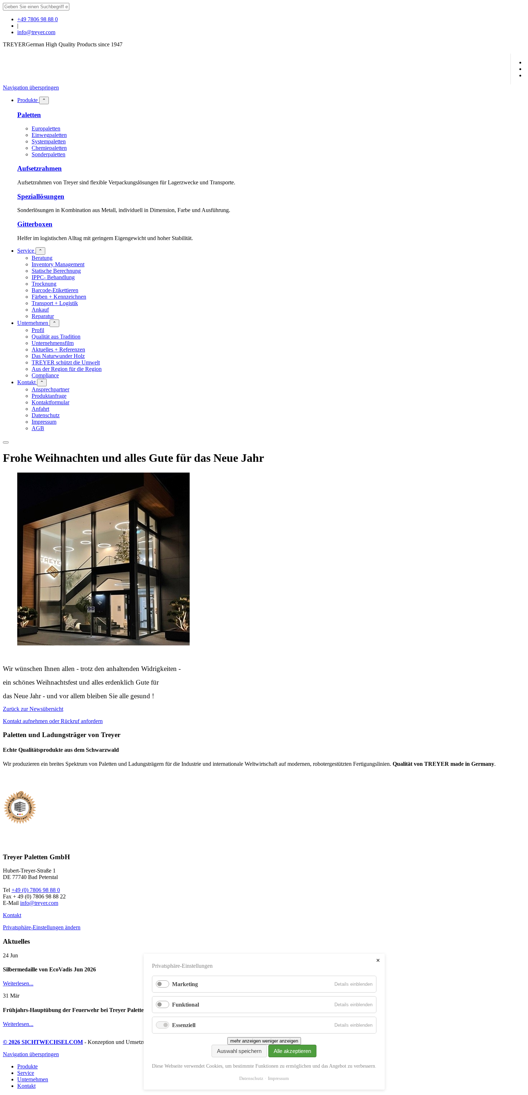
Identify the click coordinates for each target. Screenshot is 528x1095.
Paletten (29, 115)
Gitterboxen (34, 224)
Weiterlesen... (18, 983)
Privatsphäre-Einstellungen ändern (41, 927)
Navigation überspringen (31, 87)
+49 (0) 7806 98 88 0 (35, 890)
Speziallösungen (40, 196)
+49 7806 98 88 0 (37, 19)
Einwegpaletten (49, 135)
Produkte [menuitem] (27, 1066)
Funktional (185, 1005)
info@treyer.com (36, 32)
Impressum (278, 1078)
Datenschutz (251, 1078)
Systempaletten (49, 141)
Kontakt (12, 915)
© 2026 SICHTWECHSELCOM (43, 1042)
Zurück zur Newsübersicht (33, 709)
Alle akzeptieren (292, 1051)
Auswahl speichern (239, 1051)
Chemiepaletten (49, 148)
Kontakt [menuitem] (26, 1086)
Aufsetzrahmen (39, 168)
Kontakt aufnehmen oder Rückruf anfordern (53, 721)
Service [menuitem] (25, 1073)
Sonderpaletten (48, 154)
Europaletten (46, 128)
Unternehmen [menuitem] (32, 1079)
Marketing (185, 984)
